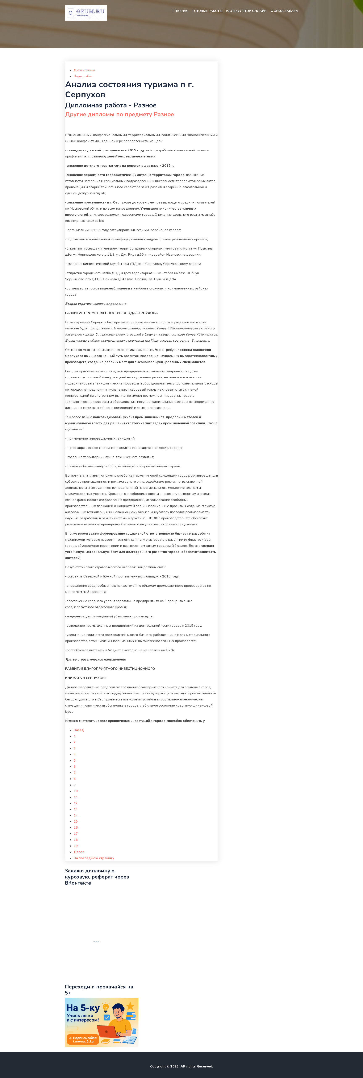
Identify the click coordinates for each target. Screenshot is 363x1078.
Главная (180, 11)
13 (76, 809)
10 (76, 791)
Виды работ (83, 76)
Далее (79, 852)
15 (76, 821)
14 (76, 815)
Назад (79, 730)
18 (76, 840)
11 (76, 797)
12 (76, 803)
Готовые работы (207, 11)
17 (76, 833)
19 (76, 846)
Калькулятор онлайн (246, 11)
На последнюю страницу (94, 858)
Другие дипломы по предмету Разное (119, 114)
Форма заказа (284, 11)
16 (76, 827)
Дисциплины (84, 70)
